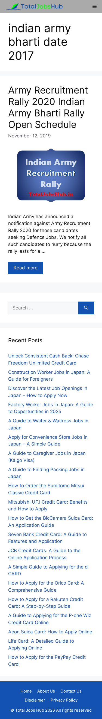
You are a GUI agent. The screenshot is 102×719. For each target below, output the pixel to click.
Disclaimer (35, 700)
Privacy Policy (64, 700)
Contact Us (71, 691)
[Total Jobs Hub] (33, 6)
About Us (46, 691)
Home (26, 691)
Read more (26, 267)
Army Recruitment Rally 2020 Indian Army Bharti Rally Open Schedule (48, 107)
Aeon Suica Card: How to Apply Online (50, 631)
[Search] (86, 308)
